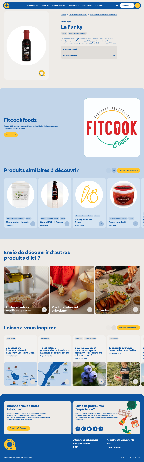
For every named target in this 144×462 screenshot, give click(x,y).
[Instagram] (83, 428)
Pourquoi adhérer (82, 443)
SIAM (75, 447)
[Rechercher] (137, 5)
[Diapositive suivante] (114, 170)
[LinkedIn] (100, 428)
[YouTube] (89, 428)
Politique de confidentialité (129, 458)
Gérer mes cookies (113, 458)
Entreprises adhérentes (85, 439)
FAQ (109, 443)
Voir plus (112, 43)
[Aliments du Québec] (6, 5)
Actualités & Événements (120, 439)
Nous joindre (114, 447)
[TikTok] (95, 428)
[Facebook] (77, 428)
